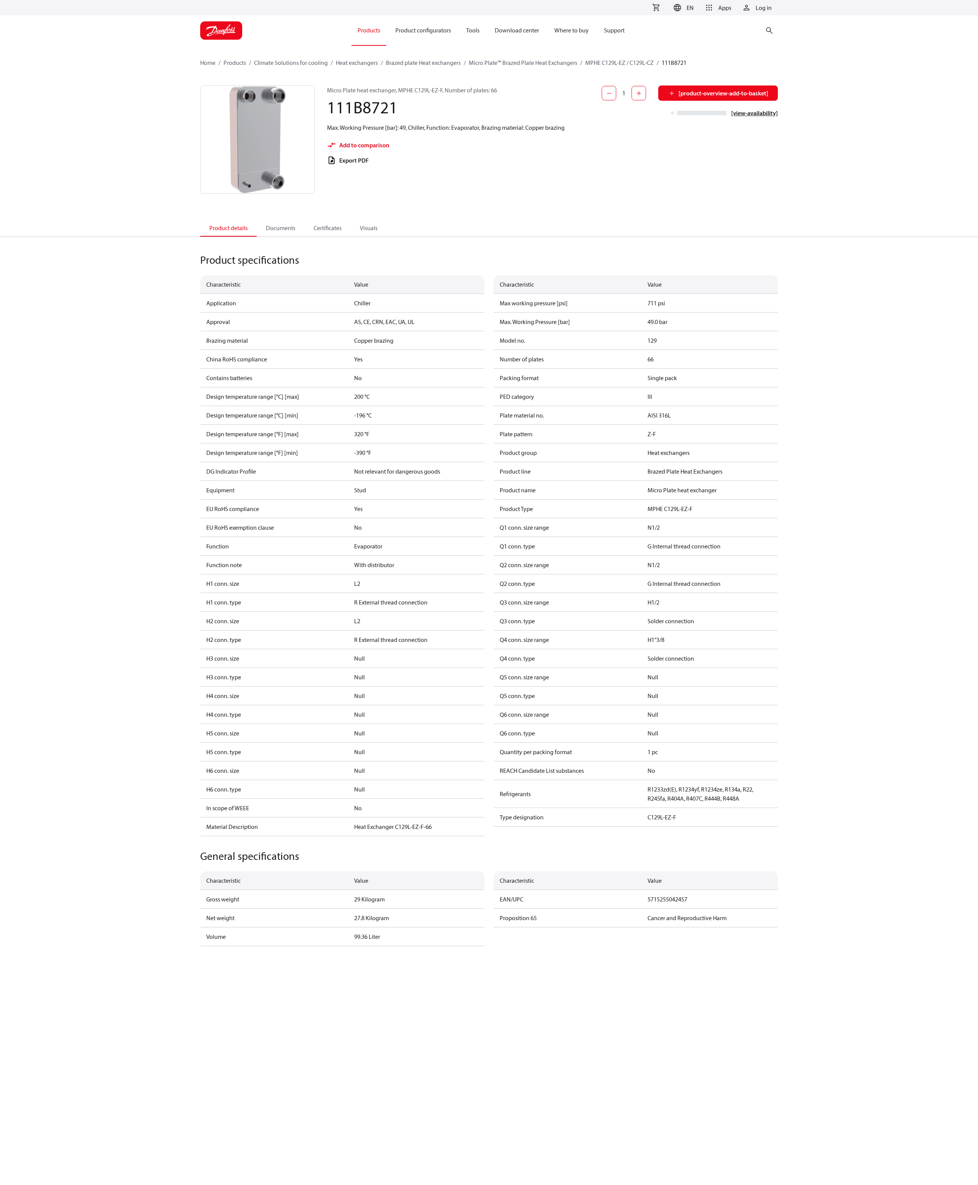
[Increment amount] (638, 93)
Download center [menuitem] (517, 30)
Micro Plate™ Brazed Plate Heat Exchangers (523, 62)
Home (207, 62)
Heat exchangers (357, 62)
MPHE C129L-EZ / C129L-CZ (619, 62)
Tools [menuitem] (472, 30)
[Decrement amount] (609, 93)
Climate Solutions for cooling (291, 62)
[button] (682, 8)
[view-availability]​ (754, 113)
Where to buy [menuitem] (571, 30)
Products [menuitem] (369, 30)
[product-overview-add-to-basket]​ (723, 93)
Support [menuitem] (614, 30)
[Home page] (221, 30)
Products (234, 62)
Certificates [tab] (328, 228)
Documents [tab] (280, 228)
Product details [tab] (228, 228)
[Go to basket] (656, 8)
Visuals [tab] (368, 228)
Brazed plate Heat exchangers (423, 62)
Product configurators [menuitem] (423, 30)
